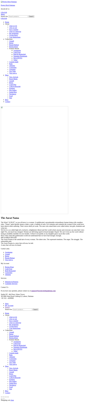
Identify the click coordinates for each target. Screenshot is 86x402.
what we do (13, 26)
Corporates (12, 67)
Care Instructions (14, 37)
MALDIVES (17, 58)
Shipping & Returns (11, 282)
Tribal (15, 60)
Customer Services (11, 284)
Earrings (12, 88)
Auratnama (17, 50)
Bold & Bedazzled (19, 54)
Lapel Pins (12, 84)
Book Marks (13, 79)
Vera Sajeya (9, 260)
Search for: (4, 16)
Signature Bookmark (20, 56)
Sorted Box (13, 92)
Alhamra (12, 66)
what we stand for (15, 31)
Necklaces (12, 94)
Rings (11, 83)
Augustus (12, 69)
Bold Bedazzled (10, 271)
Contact (7, 102)
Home (7, 22)
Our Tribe (12, 71)
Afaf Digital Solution (59, 300)
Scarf (11, 96)
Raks (11, 64)
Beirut (11, 43)
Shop (6, 75)
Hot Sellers (13, 90)
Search (31, 16)
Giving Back (13, 35)
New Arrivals (13, 77)
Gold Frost (17, 52)
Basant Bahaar (14, 45)
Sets (10, 98)
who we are (13, 28)
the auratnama (13, 33)
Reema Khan (13, 47)
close (12, 400)
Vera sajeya (13, 73)
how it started (13, 30)
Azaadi (11, 41)
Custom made (13, 62)
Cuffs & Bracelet (14, 86)
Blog (6, 100)
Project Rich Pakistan (8, 5)
